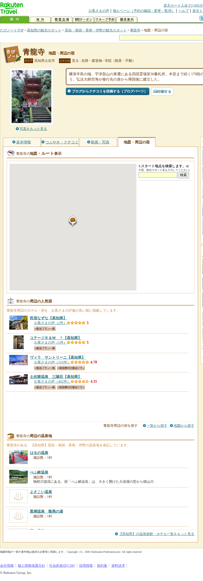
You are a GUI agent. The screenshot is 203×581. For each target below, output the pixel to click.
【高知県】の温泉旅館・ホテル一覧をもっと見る (156, 534)
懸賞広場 (61, 20)
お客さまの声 (99, 11)
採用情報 (86, 566)
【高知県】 (48, 318)
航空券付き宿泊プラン (71, 368)
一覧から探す (157, 426)
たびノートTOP (12, 30)
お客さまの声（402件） (52, 381)
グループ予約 (105, 20)
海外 (40, 20)
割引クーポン (83, 20)
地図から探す (184, 426)
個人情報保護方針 (31, 566)
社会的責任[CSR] (62, 566)
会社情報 (7, 566)
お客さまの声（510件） (52, 362)
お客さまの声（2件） (50, 323)
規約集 (102, 566)
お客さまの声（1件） (50, 342)
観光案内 (126, 20)
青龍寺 (135, 30)
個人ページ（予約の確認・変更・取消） (144, 11)
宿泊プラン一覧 (45, 328)
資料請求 (118, 566)
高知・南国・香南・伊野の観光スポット (96, 30)
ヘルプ (183, 11)
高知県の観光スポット (44, 30)
